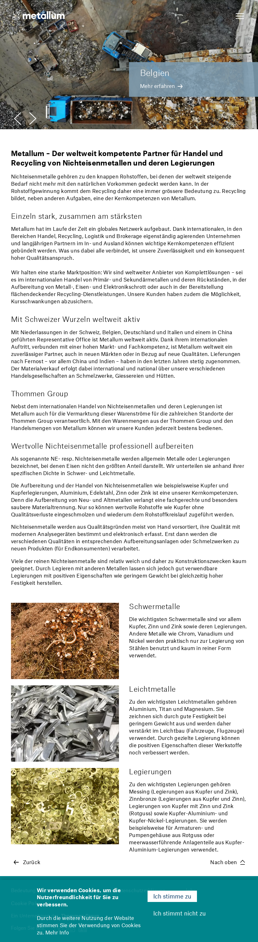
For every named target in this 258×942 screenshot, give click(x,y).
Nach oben (223, 862)
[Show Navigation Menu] (240, 16)
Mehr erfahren (157, 86)
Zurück (31, 862)
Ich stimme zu (172, 896)
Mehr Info (57, 932)
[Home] (38, 16)
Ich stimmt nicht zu (179, 913)
